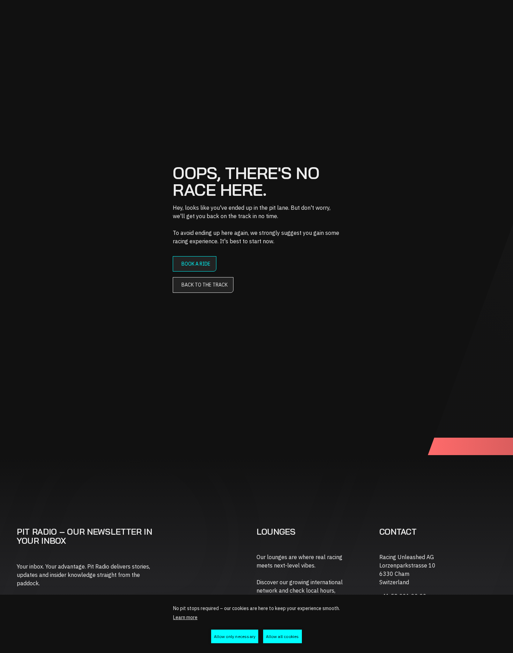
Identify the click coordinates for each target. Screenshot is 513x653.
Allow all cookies (282, 636)
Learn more (185, 617)
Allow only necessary (234, 636)
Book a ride (195, 264)
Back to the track (204, 285)
